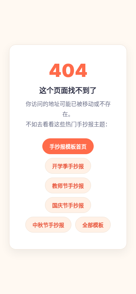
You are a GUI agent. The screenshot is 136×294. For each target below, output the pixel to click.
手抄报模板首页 (68, 146)
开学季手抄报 (68, 166)
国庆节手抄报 (68, 205)
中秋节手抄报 (48, 225)
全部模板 (93, 225)
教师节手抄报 (68, 185)
